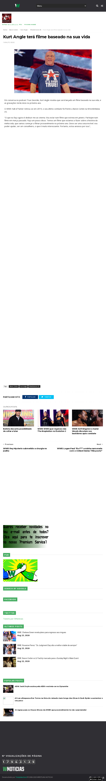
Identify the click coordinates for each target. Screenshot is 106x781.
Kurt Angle (24, 30)
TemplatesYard (21, 777)
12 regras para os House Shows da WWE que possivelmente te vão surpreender (50, 710)
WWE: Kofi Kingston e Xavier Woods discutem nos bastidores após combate (85, 431)
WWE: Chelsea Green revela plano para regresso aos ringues (41, 632)
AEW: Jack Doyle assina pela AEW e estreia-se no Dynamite (41, 686)
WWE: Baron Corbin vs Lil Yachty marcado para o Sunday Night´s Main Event (48, 658)
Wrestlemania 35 (35, 30)
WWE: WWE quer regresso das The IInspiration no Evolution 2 (51, 430)
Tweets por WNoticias (13, 618)
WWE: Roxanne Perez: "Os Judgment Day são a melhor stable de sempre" (47, 645)
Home (5, 30)
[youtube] (103, 777)
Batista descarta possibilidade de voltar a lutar (17, 430)
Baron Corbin (13, 30)
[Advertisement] (53, 146)
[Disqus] (53, 489)
